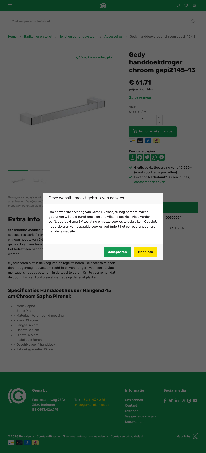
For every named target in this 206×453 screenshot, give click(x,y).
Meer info (145, 252)
